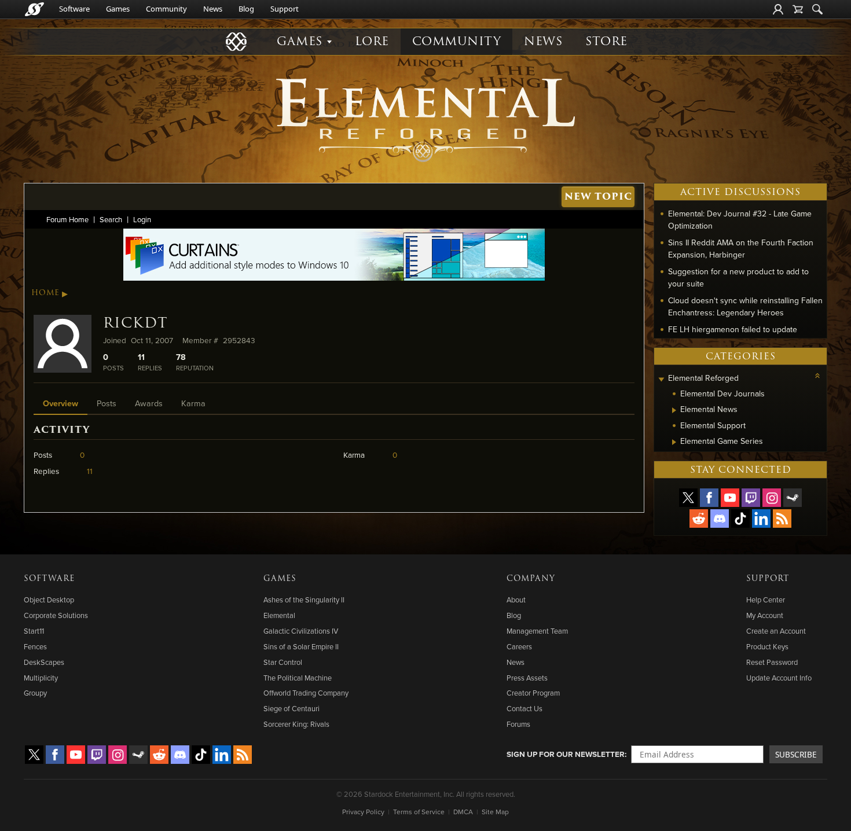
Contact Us (524, 708)
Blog (246, 8)
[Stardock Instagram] (771, 497)
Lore (372, 41)
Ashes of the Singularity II (303, 599)
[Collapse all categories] (817, 375)
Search (111, 219)
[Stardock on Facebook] (709, 497)
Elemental (279, 615)
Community (166, 8)
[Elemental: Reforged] (425, 118)
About (516, 599)
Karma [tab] (193, 403)
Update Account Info (779, 677)
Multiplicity (41, 677)
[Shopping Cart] (797, 9)
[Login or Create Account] (778, 9)
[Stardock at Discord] (719, 518)
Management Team (537, 631)
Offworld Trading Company (306, 692)
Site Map (495, 812)
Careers (519, 646)
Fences (35, 646)
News (212, 8)
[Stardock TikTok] (740, 518)
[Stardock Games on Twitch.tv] (750, 497)
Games (118, 8)
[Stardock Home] (34, 9)
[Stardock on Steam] (792, 497)
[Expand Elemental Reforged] (661, 379)
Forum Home (67, 219)
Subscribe (796, 754)
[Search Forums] (817, 9)
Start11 (34, 631)
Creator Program (533, 692)
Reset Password (772, 662)
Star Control (282, 662)
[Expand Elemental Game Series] (674, 442)
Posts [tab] (106, 403)
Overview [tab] (60, 403)
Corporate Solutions (56, 615)
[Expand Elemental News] (674, 410)
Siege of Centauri (291, 708)
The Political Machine (297, 677)
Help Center (765, 599)
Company (531, 578)
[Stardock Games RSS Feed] (782, 518)
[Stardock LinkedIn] (761, 518)
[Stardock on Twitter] (688, 497)
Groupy (35, 692)
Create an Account (776, 631)
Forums (518, 724)
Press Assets (527, 677)
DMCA (463, 812)
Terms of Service (419, 812)
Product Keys (767, 646)
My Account (764, 615)
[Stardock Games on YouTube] (730, 497)
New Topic (598, 196)
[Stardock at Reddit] (698, 518)
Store (606, 41)
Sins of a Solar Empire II (301, 646)
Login (142, 219)
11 (90, 470)
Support (284, 8)
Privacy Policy (363, 812)
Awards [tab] (149, 403)
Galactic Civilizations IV (300, 631)
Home (45, 293)
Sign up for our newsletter (566, 754)
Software (74, 8)
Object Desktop (49, 599)
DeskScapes (44, 662)
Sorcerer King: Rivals (296, 724)
